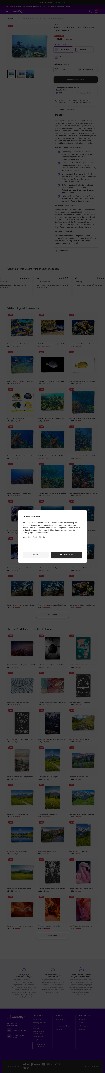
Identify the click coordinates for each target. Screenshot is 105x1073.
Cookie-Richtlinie (39, 537)
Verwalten (36, 555)
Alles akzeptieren (66, 555)
